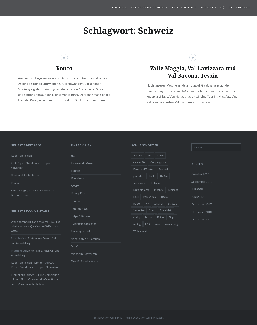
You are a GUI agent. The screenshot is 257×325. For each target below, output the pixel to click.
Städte (75, 185)
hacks (152, 176)
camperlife (139, 162)
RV (147, 203)
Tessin (148, 217)
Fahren (75, 170)
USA (147, 224)
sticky (136, 217)
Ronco (15, 182)
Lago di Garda (141, 189)
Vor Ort (206, 7)
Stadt (152, 210)
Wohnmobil (140, 231)
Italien (164, 176)
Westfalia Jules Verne (84, 261)
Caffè (160, 155)
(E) (230, 7)
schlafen (158, 203)
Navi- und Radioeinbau (25, 175)
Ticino (160, 217)
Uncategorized (80, 231)
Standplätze (78, 193)
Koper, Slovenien (21, 155)
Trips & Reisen (182, 7)
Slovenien (139, 210)
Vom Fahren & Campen (148, 7)
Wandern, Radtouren (84, 253)
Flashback (77, 178)
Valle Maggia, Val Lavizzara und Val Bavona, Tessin (33, 193)
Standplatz (166, 210)
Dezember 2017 (201, 204)
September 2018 (201, 181)
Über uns (243, 7)
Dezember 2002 (201, 219)
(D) (222, 7)
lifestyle (159, 189)
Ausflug (137, 155)
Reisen (137, 203)
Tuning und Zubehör (83, 223)
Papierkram (149, 196)
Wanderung (171, 224)
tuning (137, 224)
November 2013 (201, 211)
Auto (149, 155)
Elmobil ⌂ (119, 7)
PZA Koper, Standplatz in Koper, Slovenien (31, 165)
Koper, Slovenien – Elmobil (27, 262)
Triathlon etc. (79, 208)
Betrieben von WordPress (108, 317)
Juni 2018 (197, 196)
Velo (157, 224)
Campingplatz (158, 162)
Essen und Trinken (82, 163)
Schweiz (172, 203)
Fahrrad (163, 169)
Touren (75, 200)
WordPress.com (154, 317)
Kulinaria (156, 182)
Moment (173, 189)
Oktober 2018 (200, 174)
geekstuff (139, 176)
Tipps (171, 217)
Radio (164, 196)
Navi (136, 196)
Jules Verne (139, 182)
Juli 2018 (197, 189)
